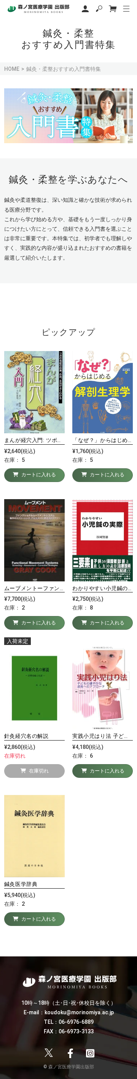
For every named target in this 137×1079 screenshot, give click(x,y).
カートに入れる (38, 474)
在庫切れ (39, 771)
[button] (99, 9)
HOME (11, 69)
